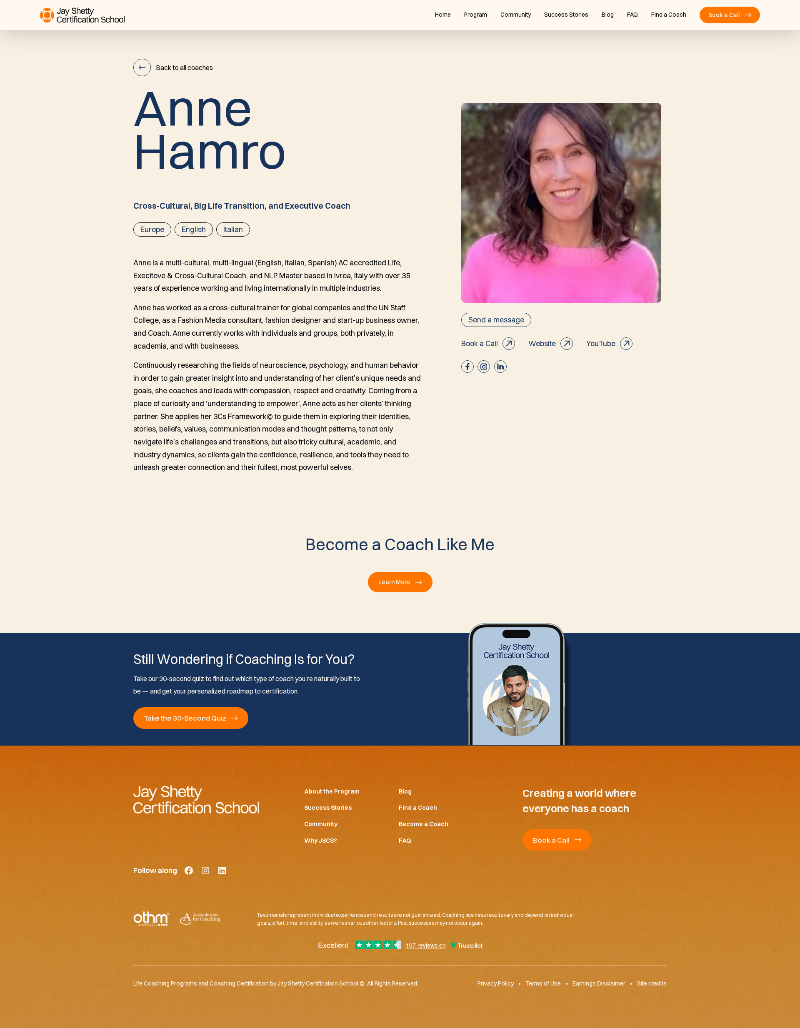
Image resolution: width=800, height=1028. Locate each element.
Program (475, 14)
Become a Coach (423, 824)
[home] (82, 15)
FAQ (632, 14)
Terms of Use (543, 983)
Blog (608, 14)
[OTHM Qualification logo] (151, 919)
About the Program (332, 791)
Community (515, 14)
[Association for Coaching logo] (200, 919)
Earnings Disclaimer (598, 983)
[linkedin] (500, 366)
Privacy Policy (496, 983)
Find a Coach (668, 14)
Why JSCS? (320, 840)
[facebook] (467, 366)
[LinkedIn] (222, 870)
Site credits (652, 983)
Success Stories (566, 14)
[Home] (205, 799)
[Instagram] (205, 870)
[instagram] (484, 366)
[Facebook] (189, 870)
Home (443, 14)
